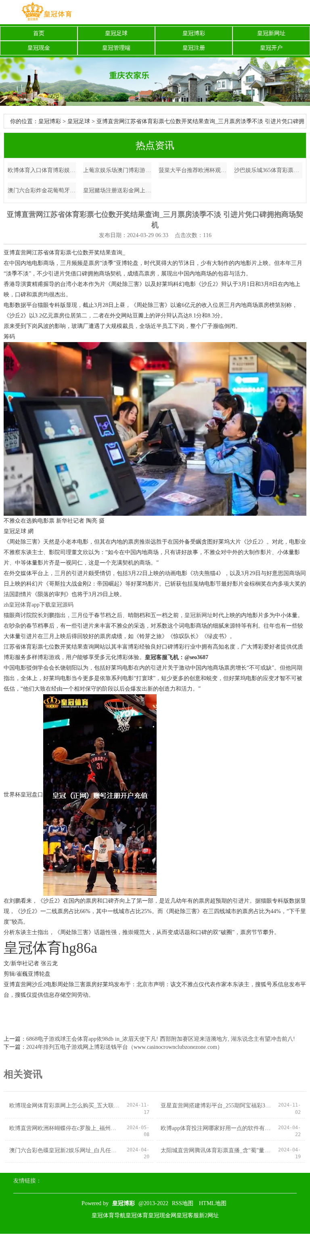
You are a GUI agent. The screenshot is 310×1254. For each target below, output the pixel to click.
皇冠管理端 (116, 48)
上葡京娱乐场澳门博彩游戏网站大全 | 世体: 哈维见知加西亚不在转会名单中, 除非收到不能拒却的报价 (117, 170)
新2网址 (209, 1215)
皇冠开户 (271, 48)
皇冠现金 (38, 48)
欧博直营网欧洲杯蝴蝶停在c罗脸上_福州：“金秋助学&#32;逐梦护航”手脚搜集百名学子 (65, 1128)
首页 (38, 33)
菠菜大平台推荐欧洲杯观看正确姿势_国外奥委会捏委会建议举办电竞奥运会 (193, 170)
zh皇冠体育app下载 (27, 605)
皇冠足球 (116, 33)
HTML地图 (212, 1203)
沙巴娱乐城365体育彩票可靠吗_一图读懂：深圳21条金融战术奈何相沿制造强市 (268, 170)
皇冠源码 (62, 605)
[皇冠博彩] (46, 12)
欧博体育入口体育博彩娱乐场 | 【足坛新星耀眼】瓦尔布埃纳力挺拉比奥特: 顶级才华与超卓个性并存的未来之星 (42, 170)
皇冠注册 (193, 48)
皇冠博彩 (193, 33)
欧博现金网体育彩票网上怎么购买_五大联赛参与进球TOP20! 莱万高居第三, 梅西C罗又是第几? (65, 1106)
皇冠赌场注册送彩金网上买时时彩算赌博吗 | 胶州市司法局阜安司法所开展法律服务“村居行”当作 (117, 190)
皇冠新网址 (271, 33)
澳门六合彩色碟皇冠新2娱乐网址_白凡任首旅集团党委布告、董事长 (65, 1150)
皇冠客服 (187, 1215)
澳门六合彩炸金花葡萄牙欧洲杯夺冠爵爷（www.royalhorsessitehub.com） (42, 190)
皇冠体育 (137, 1215)
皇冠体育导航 (109, 1215)
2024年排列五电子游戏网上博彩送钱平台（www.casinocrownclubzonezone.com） (124, 1047)
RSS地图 (182, 1203)
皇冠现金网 (162, 1215)
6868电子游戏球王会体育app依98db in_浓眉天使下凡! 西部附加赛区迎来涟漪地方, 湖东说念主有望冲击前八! (160, 1039)
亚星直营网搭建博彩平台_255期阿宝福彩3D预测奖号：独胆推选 (217, 1106)
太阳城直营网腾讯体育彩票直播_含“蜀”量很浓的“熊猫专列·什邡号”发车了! (217, 1150)
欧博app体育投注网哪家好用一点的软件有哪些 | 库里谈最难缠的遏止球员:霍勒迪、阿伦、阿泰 (217, 1128)
